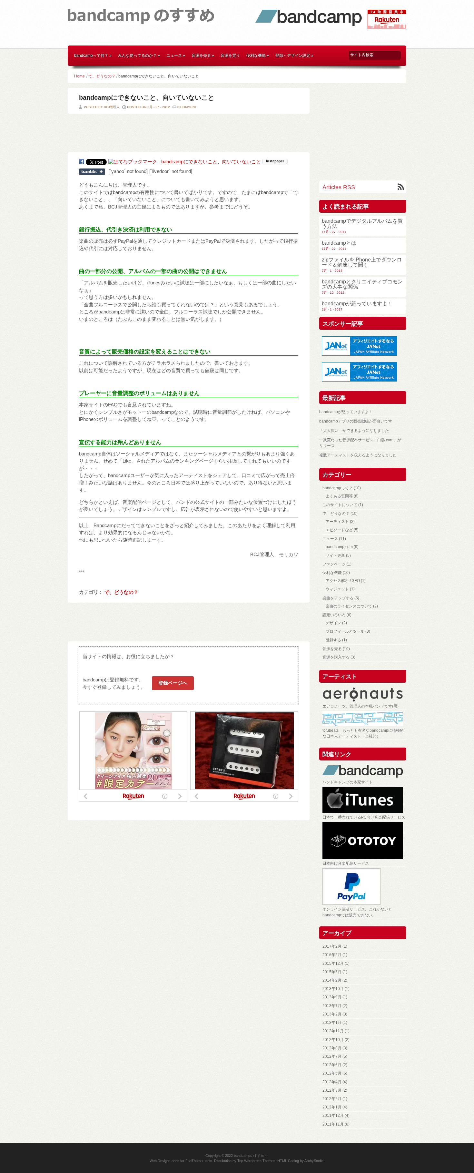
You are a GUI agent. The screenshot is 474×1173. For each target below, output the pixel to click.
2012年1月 (331, 1107)
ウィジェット (337, 589)
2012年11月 (333, 1031)
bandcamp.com (339, 547)
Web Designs (160, 1161)
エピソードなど (339, 530)
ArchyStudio (313, 1161)
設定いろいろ (334, 615)
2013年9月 (331, 997)
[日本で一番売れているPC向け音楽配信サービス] (364, 799)
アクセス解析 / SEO (343, 580)
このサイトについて (339, 505)
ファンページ (334, 564)
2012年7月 (331, 1056)
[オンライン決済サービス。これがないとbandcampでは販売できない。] (364, 886)
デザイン (333, 623)
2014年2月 (331, 980)
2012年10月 (333, 1039)
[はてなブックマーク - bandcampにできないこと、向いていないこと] (184, 162)
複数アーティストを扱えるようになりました (358, 455)
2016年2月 (331, 955)
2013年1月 (331, 1022)
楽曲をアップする (337, 598)
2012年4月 (331, 1082)
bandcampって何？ (93, 55)
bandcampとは (339, 243)
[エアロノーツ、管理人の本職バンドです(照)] (364, 694)
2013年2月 (331, 1014)
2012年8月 (331, 1048)
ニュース (175, 55)
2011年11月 (333, 1124)
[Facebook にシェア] (81, 161)
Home (79, 76)
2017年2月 (331, 946)
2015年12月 (333, 963)
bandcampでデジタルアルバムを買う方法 (362, 223)
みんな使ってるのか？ (139, 55)
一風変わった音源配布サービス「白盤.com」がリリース (360, 443)
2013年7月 (331, 1006)
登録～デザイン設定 (294, 55)
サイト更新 (335, 555)
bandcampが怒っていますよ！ (357, 303)
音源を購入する (336, 657)
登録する (333, 640)
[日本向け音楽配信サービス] (364, 841)
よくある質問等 (339, 496)
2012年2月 (331, 1098)
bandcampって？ (337, 488)
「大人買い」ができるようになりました (354, 430)
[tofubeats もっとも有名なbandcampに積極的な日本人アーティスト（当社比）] (364, 718)
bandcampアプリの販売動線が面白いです (355, 421)
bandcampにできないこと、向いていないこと (146, 97)
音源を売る (203, 55)
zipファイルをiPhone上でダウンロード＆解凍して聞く (362, 262)
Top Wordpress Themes (256, 1161)
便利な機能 (257, 55)
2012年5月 (331, 1073)
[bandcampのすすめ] (141, 20)
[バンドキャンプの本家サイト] (364, 771)
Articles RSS (338, 187)
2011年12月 (333, 1115)
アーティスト (337, 521)
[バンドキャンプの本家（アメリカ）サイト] (308, 25)
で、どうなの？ (101, 76)
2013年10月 (333, 988)
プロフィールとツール (345, 631)
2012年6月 (331, 1065)
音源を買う (230, 55)
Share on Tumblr (92, 171)
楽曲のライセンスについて (349, 606)
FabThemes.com (198, 1161)
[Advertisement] (237, 42)
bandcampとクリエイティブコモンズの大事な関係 (362, 284)
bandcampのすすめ (249, 1156)
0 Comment (187, 107)
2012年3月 (331, 1090)
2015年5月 (331, 972)
